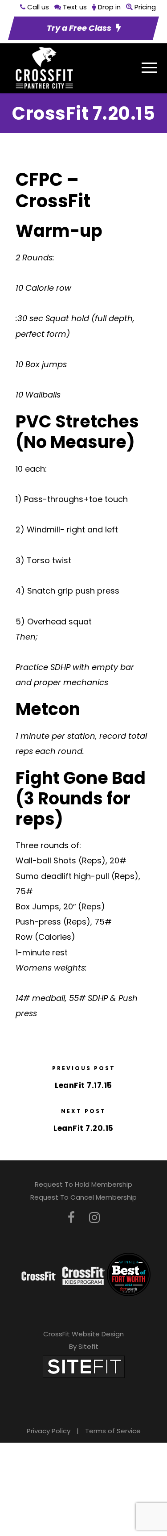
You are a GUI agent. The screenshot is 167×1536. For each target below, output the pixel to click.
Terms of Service (113, 1431)
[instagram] (94, 1218)
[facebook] (71, 1218)
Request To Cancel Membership (83, 1197)
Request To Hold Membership (83, 1184)
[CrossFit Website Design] (84, 1366)
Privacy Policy (48, 1431)
